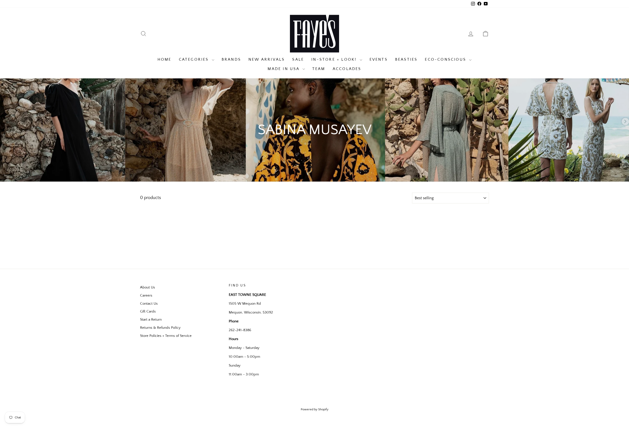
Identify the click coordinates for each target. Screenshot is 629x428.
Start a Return (151, 319)
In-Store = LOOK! (334, 59)
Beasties (406, 59)
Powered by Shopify (315, 409)
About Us (147, 287)
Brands (231, 59)
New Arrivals (266, 59)
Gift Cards (148, 311)
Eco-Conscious (446, 59)
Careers (146, 295)
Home (164, 59)
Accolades (347, 69)
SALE (298, 59)
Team (318, 69)
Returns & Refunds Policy (160, 328)
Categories (195, 59)
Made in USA (284, 69)
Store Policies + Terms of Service (166, 336)
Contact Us (149, 303)
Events (379, 59)
